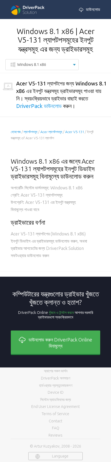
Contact (55, 421)
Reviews (55, 435)
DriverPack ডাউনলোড (39, 106)
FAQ (55, 428)
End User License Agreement (55, 406)
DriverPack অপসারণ (55, 378)
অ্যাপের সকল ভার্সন (55, 371)
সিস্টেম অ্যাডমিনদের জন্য (55, 399)
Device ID (56, 392)
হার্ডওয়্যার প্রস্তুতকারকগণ (55, 385)
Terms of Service (55, 414)
